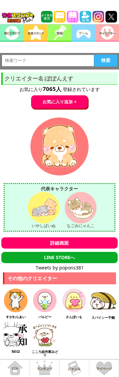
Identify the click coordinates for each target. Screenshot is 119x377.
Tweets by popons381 (60, 267)
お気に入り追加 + (60, 101)
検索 (105, 60)
